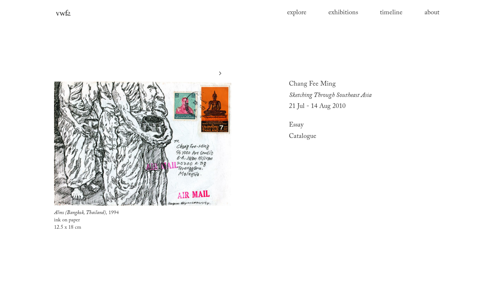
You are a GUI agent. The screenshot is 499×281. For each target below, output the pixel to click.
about (431, 13)
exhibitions (343, 13)
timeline (391, 13)
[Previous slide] (56, 73)
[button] (366, 125)
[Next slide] (220, 73)
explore (296, 13)
